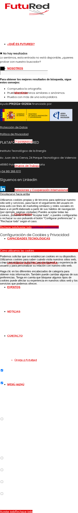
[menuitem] (46, 190)
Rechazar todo (8, 227)
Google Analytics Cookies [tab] (15, 386)
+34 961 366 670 (10, 171)
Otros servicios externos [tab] (14, 422)
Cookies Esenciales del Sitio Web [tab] (20, 289)
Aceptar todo (24, 227)
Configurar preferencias (45, 227)
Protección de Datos (14, 127)
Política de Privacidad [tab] (13, 496)
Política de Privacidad (14, 134)
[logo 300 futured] (27, 17)
